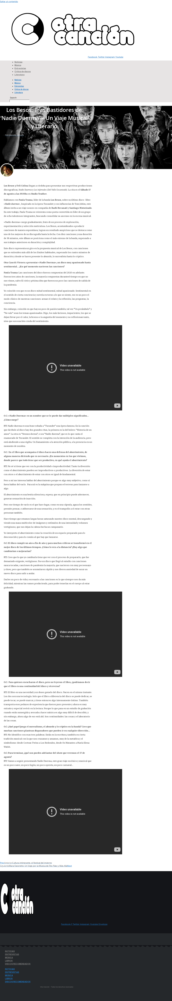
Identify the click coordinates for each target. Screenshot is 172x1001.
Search (4, 12)
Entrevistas (20, 68)
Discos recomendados (17, 964)
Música (17, 65)
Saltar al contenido (9, 1)
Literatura (19, 75)
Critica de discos (22, 71)
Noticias (18, 62)
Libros (9, 961)
